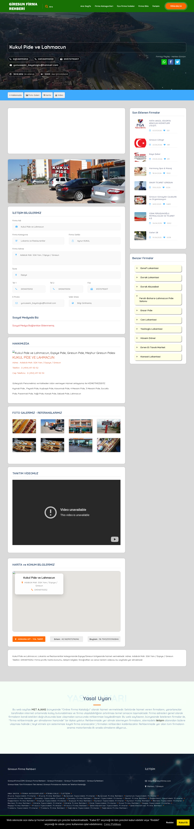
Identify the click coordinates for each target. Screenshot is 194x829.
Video (60, 95)
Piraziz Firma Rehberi (76, 806)
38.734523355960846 (104, 639)
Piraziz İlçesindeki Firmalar (47, 806)
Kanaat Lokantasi (150, 356)
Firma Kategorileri (104, 6)
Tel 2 (52, 283)
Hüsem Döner (148, 338)
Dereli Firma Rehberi (136, 798)
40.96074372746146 (66, 639)
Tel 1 (14, 283)
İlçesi (14, 268)
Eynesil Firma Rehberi (139, 801)
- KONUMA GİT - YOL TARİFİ (29, 639)
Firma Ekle (143, 6)
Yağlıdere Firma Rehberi (115, 808)
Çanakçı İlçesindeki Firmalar (50, 798)
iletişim (160, 720)
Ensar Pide (146, 310)
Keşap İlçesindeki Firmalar (156, 803)
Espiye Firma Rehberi (80, 801)
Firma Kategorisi (20, 234)
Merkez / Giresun (155, 786)
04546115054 (46, 59)
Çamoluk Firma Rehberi (20, 798)
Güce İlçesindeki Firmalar (103, 803)
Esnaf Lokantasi (149, 268)
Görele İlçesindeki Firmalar (47, 803)
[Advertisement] (66, 131)
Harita (48, 95)
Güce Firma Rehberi (129, 803)
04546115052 (20, 59)
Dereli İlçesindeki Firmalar (108, 798)
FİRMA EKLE (175, 6)
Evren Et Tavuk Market (152, 347)
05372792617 (71, 59)
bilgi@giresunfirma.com (159, 781)
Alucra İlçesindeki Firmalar (22, 796)
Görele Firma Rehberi (76, 803)
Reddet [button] (170, 822)
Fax (89, 283)
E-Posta (16, 297)
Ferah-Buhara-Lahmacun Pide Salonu (156, 300)
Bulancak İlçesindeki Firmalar (79, 796)
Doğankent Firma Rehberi (21, 801)
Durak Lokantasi (149, 277)
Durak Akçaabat (149, 286)
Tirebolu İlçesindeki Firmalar (23, 808)
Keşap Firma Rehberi (19, 806)
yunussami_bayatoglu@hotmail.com (35, 65)
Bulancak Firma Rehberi (110, 796)
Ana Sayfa (85, 6)
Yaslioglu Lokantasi (151, 328)
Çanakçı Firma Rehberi (80, 798)
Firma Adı (16, 220)
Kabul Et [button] (183, 822)
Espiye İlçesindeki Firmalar (52, 801)
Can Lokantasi (148, 319)
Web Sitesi (74, 297)
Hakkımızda (16, 95)
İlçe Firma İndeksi (125, 6)
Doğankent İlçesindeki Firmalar (166, 798)
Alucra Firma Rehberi (50, 796)
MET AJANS (39, 709)
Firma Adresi (18, 248)
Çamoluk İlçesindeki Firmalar (141, 796)
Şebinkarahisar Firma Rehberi (146, 806)
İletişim (155, 6)
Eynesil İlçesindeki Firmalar (109, 801)
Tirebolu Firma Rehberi (53, 808)
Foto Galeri (33, 95)
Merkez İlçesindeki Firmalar (167, 801)
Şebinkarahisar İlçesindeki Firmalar (109, 806)
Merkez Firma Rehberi (19, 803)
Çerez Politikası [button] (112, 824)
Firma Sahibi (74, 234)
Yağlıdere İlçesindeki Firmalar (84, 808)
